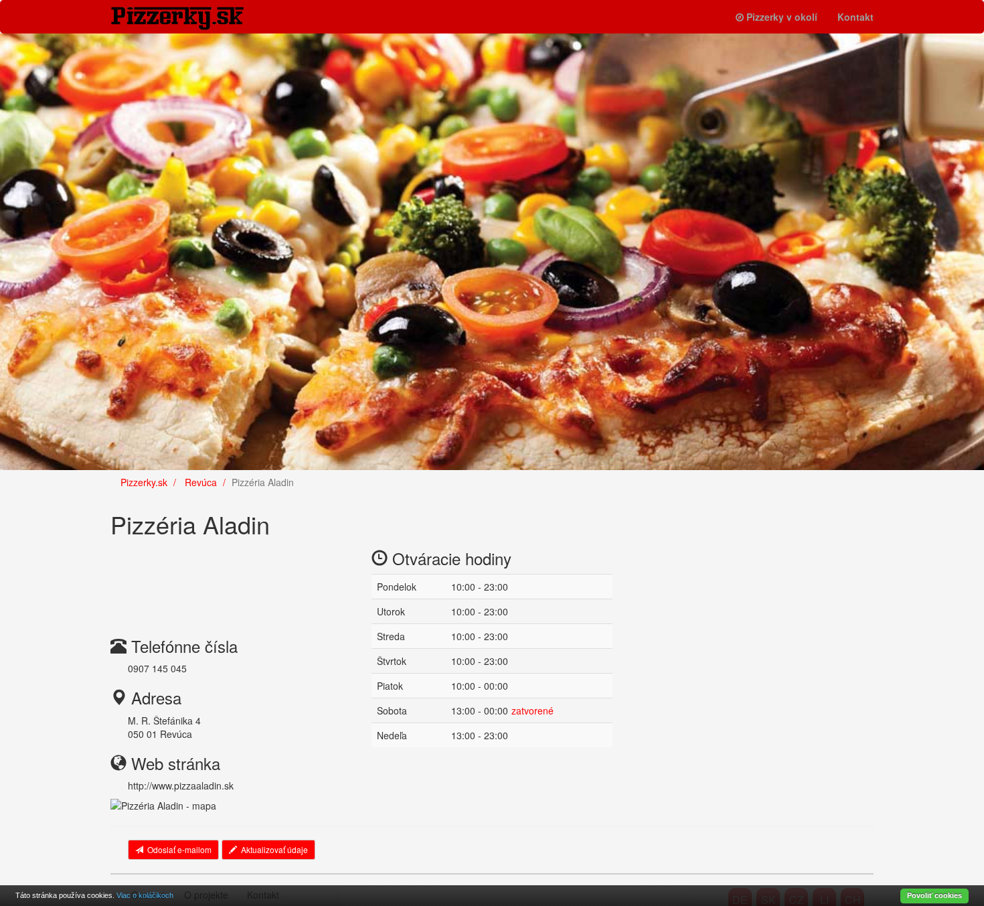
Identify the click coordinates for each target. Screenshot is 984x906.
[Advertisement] (217, 577)
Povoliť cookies (934, 895)
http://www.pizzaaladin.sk (181, 785)
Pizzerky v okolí (781, 16)
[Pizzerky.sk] (187, 18)
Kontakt (855, 16)
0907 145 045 (157, 668)
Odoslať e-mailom (179, 849)
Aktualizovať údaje (274, 849)
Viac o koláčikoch (144, 895)
